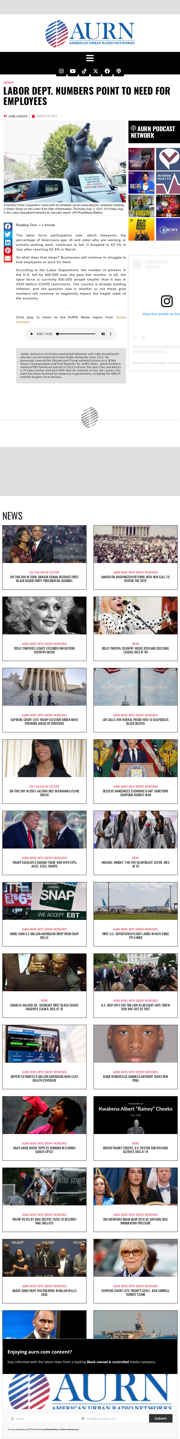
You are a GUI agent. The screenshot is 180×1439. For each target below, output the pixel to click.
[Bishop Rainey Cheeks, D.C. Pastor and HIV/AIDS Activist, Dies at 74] (135, 1115)
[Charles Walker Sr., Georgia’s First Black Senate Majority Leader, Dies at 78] (44, 972)
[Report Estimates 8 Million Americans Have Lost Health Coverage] (44, 1044)
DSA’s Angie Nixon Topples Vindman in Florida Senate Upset (44, 1149)
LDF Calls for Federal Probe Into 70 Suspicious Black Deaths (136, 721)
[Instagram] (61, 71)
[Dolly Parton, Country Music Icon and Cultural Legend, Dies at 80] (135, 615)
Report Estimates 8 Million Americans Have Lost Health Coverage (44, 1078)
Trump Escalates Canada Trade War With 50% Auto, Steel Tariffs (44, 864)
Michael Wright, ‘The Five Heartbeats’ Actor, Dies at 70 (135, 864)
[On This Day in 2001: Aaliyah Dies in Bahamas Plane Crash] (44, 758)
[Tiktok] (84, 71)
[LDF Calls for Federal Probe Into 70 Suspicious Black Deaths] (135, 687)
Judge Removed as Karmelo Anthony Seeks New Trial (135, 1078)
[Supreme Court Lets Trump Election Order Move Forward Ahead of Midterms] (44, 687)
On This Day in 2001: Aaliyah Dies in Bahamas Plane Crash (44, 792)
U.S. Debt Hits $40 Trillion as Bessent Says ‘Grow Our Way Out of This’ (135, 1007)
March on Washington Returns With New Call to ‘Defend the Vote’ (135, 578)
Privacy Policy (52, 1429)
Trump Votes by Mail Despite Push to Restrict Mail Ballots (44, 1221)
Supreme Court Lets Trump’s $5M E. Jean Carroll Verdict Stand (135, 1292)
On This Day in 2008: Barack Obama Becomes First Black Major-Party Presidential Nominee (44, 578)
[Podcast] (119, 71)
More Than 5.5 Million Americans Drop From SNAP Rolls (44, 935)
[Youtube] (73, 71)
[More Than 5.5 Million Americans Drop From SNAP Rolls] (44, 901)
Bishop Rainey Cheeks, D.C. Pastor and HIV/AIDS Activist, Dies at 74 (135, 1149)
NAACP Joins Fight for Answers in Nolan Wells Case (44, 1292)
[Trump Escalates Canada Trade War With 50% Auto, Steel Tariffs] (44, 830)
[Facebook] (107, 71)
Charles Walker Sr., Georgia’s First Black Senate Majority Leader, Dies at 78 (44, 1007)
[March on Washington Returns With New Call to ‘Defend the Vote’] (135, 544)
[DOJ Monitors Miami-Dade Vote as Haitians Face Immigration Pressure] (135, 1186)
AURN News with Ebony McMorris (135, 572)
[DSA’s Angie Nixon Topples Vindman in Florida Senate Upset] (44, 1115)
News (8, 83)
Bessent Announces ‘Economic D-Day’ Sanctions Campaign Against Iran (136, 792)
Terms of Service (68, 1429)
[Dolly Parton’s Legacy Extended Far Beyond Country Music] (44, 615)
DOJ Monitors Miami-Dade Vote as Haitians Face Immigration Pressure (135, 1221)
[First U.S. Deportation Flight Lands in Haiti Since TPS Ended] (135, 901)
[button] (8, 227)
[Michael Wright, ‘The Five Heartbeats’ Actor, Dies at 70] (135, 830)
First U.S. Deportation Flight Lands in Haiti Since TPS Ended (135, 935)
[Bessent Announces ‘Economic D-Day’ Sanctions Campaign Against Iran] (135, 758)
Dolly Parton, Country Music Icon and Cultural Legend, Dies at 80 (135, 650)
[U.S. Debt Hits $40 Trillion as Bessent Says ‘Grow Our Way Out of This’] (135, 972)
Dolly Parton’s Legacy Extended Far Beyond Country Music (44, 650)
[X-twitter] (96, 71)
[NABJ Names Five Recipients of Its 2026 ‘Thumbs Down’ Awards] (44, 1329)
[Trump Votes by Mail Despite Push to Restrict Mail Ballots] (44, 1186)
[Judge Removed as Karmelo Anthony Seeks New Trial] (135, 1044)
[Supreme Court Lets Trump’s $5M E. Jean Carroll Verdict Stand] (135, 1258)
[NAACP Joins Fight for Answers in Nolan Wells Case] (44, 1258)
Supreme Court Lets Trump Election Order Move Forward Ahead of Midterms (44, 721)
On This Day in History (44, 572)
